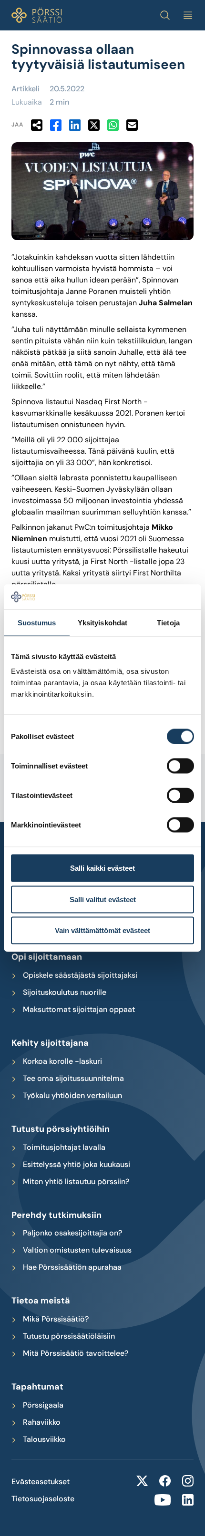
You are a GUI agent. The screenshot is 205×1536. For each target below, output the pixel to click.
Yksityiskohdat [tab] (102, 622)
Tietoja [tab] (168, 622)
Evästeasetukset (40, 1482)
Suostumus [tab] (37, 622)
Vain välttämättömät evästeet (102, 930)
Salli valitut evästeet (103, 899)
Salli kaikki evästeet (102, 868)
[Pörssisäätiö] (36, 15)
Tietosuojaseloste (42, 1499)
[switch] (180, 766)
